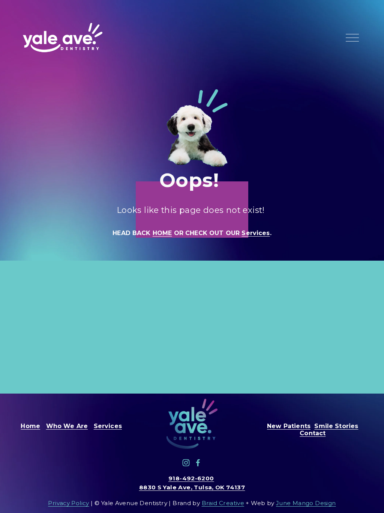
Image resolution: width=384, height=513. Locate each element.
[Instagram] (186, 462)
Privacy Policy (68, 503)
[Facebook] (198, 462)
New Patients (288, 426)
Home (30, 426)
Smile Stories (336, 426)
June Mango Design (306, 503)
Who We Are (67, 426)
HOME (162, 233)
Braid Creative (223, 503)
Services (256, 233)
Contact (313, 433)
